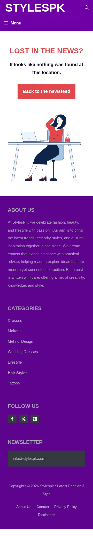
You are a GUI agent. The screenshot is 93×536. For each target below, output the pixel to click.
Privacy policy (65, 507)
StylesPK (35, 7)
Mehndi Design (20, 341)
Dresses (15, 320)
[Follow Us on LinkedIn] (34, 419)
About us (23, 507)
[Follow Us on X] (23, 419)
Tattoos (14, 383)
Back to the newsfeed (46, 91)
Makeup (14, 331)
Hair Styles (17, 373)
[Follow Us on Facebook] (12, 419)
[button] (87, 7)
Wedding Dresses (23, 351)
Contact (42, 507)
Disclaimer (46, 515)
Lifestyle (15, 362)
